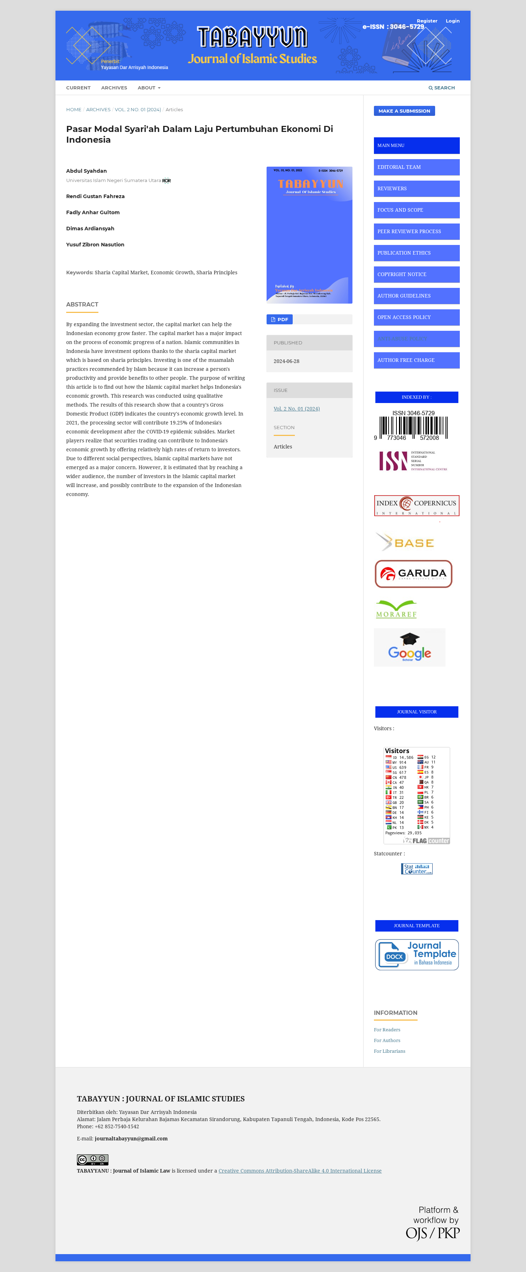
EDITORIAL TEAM (399, 166)
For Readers (387, 1029)
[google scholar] (409, 664)
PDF (282, 319)
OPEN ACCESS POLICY (404, 317)
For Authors (387, 1040)
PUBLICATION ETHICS (404, 252)
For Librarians (389, 1051)
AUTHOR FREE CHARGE (406, 360)
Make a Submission (404, 111)
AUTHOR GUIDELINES (404, 295)
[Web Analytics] (417, 868)
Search (444, 87)
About (147, 87)
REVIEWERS (392, 188)
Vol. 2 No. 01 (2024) (138, 109)
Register (427, 21)
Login (453, 21)
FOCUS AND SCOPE (400, 209)
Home (74, 109)
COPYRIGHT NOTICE (402, 274)
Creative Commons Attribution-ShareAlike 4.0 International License (300, 1170)
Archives (114, 87)
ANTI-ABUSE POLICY (402, 338)
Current (78, 87)
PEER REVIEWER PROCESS (409, 231)
